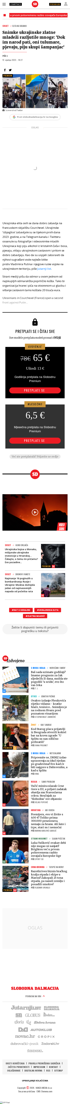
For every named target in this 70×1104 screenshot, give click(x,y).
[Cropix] (46, 1036)
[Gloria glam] (29, 1022)
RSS (48, 1070)
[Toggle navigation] (4, 4)
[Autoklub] (41, 1029)
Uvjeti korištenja (15, 1063)
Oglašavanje (14, 1070)
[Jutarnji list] (26, 1008)
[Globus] (33, 1015)
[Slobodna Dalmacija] (35, 4)
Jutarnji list (44, 269)
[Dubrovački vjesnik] (24, 1043)
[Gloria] (19, 1022)
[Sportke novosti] (19, 1015)
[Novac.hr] (25, 1036)
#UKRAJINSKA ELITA (47, 610)
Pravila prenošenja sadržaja (44, 1063)
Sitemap (58, 1070)
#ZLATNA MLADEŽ (35, 616)
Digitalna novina (33, 1070)
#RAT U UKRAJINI (21, 610)
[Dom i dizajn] (23, 1029)
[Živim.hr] (49, 1015)
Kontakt (53, 1067)
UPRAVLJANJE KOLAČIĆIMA (35, 1080)
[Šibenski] (35, 1050)
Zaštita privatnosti (18, 1067)
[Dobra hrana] (45, 1022)
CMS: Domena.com (44, 1091)
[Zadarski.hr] (50, 1043)
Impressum (39, 1067)
